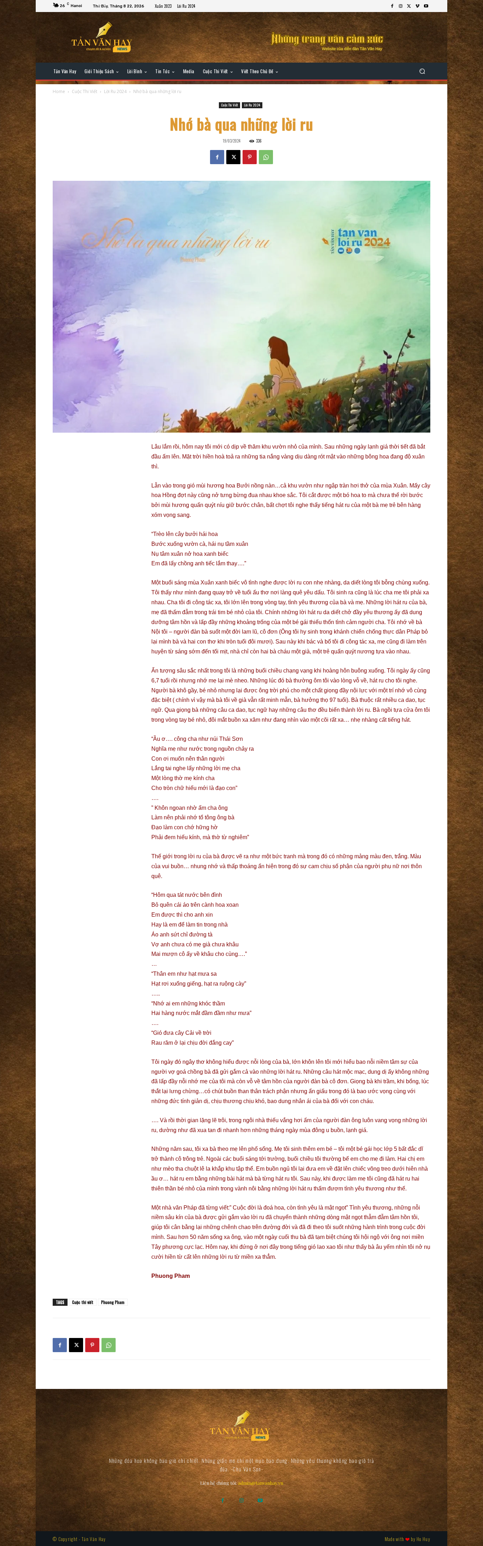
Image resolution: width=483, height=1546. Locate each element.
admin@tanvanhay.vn (260, 1483)
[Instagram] (400, 6)
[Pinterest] (250, 157)
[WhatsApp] (266, 157)
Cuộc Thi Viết (84, 91)
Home (59, 91)
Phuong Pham (112, 1302)
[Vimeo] (417, 6)
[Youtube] (426, 6)
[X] (409, 6)
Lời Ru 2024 (115, 91)
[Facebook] (392, 6)
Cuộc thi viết (82, 1302)
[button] (422, 71)
